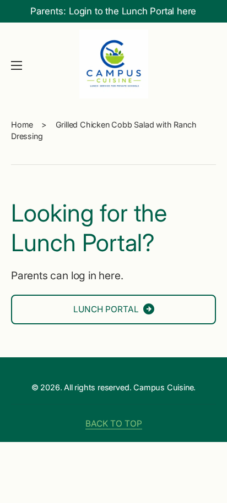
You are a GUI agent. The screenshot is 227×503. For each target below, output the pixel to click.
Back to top (113, 423)
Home (22, 124)
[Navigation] (16, 65)
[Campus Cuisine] (113, 65)
